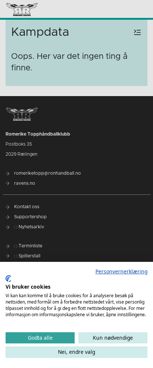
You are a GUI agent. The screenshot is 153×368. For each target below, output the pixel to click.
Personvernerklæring (121, 271)
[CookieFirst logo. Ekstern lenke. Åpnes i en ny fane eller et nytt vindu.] (8, 278)
